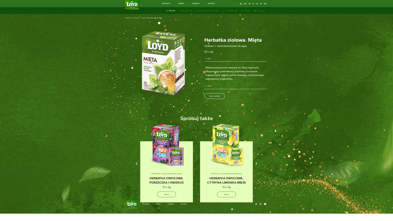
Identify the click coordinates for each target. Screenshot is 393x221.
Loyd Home (128, 18)
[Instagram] (261, 204)
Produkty (166, 3)
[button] (256, 164)
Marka (181, 3)
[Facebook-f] (256, 204)
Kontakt (211, 3)
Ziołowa (143, 18)
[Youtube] (265, 204)
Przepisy (196, 3)
